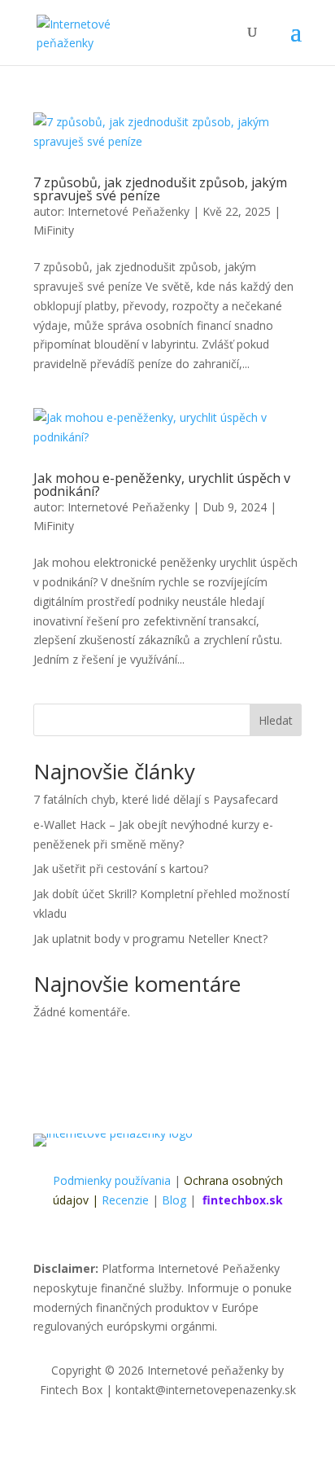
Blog (174, 1200)
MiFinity (53, 230)
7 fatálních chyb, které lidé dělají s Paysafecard (155, 799)
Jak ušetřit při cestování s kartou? (120, 868)
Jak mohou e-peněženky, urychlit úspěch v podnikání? (161, 484)
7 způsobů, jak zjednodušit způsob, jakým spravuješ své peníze (160, 188)
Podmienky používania (112, 1180)
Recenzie (125, 1200)
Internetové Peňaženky (128, 211)
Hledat (276, 720)
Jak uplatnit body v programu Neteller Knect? (150, 938)
